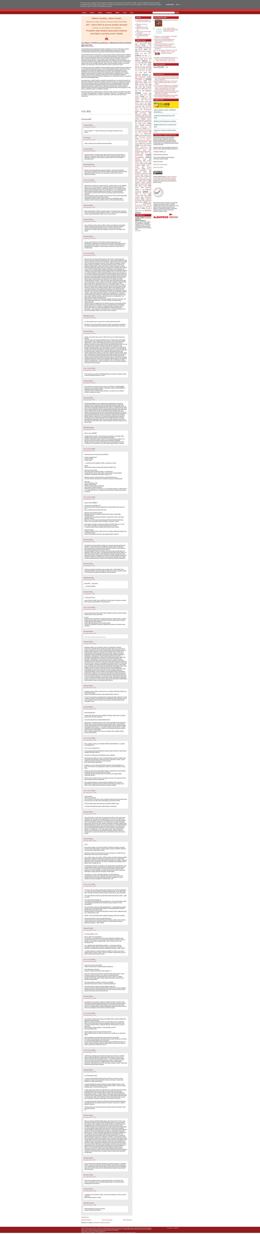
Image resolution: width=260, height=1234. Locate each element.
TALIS (136, 85)
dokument (148, 99)
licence (137, 133)
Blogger (169, 1228)
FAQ (141, 53)
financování (147, 109)
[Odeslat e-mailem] (82, 111)
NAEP (149, 61)
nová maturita (146, 143)
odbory (142, 145)
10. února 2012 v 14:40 (89, 740)
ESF (150, 49)
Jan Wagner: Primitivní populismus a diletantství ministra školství (106, 43)
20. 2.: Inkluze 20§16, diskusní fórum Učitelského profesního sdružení (170, 30)
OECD (139, 67)
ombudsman (143, 147)
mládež (141, 138)
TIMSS (149, 86)
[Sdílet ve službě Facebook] (88, 111)
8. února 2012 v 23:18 (89, 370)
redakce (146, 175)
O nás (131, 12)
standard (137, 182)
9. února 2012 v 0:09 (89, 399)
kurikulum (145, 132)
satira (149, 176)
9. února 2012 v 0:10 (89, 429)
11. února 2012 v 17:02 (89, 1052)
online (137, 148)
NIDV (145, 63)
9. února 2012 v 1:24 (89, 579)
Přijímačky (138, 81)
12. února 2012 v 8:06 (89, 1177)
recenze (137, 175)
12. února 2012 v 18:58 (89, 1205)
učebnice (137, 195)
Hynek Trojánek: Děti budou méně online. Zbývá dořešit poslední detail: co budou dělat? (166, 82)
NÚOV (137, 64)
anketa (137, 95)
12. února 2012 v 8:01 (89, 1160)
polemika (91, 46)
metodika (141, 135)
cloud (147, 96)
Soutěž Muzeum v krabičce (170, 20)
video (145, 195)
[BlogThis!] (84, 111)
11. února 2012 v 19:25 (89, 1072)
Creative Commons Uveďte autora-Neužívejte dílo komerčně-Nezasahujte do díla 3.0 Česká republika (165, 178)
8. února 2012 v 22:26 (89, 318)
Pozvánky (109, 12)
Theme (83, 1232)
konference (138, 129)
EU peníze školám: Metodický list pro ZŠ (166, 50)
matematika (147, 133)
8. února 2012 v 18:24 (89, 221)
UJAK (140, 87)
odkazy (149, 145)
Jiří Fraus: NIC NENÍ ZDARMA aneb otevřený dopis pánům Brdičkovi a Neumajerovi (164, 41)
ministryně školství (145, 137)
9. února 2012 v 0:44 (89, 499)
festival (137, 109)
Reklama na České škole (160, 164)
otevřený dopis (140, 150)
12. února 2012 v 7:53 (89, 1117)
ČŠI (139, 208)
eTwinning (148, 106)
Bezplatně (143, 44)
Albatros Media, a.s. (160, 151)
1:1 (136, 42)
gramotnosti (148, 111)
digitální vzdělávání (141, 98)
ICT (149, 53)
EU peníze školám (145, 51)
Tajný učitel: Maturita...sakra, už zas (165, 60)
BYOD (149, 43)
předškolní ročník (141, 172)
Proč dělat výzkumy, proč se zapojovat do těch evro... (143, 36)
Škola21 (140, 210)
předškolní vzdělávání (141, 173)
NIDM (139, 63)
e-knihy (145, 104)
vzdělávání (148, 200)
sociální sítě (138, 179)
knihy (136, 125)
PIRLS (149, 70)
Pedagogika (142, 77)
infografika (138, 115)
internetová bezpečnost (144, 120)
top (150, 192)
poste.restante (87, 368)
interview (140, 122)
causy (137, 96)
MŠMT (117, 12)
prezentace (138, 160)
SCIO (141, 82)
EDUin (141, 49)
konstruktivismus (141, 130)
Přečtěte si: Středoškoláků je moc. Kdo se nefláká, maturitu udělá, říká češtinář (166, 58)
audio (145, 95)
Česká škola (85, 1228)
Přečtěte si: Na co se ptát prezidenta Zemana (167, 52)
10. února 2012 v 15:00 (89, 814)
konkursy (149, 128)
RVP (149, 81)
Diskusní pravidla (158, 167)
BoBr (84, 137)
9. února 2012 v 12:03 (89, 609)
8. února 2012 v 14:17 (89, 207)
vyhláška (137, 197)
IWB (143, 56)
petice (146, 153)
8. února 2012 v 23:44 (89, 383)
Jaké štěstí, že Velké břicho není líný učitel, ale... (143, 28)
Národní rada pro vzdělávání (143, 66)
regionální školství (140, 176)
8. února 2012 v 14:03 (89, 182)
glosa (140, 111)
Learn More (170, 4)
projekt (145, 163)
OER (147, 67)
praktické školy (140, 159)
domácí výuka (144, 101)
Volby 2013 (148, 88)
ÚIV (148, 205)
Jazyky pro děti (145, 57)
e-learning (138, 106)
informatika (145, 117)
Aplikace (141, 43)
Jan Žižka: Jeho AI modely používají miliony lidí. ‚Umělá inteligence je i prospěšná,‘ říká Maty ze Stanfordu (167, 78)
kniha (144, 123)
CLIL (147, 46)
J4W (134, 1232)
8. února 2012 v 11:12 (89, 139)
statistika (149, 182)
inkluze (137, 119)
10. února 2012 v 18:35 (89, 961)
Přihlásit (176, 1228)
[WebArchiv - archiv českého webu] (158, 197)
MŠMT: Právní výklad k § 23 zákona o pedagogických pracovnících (164, 44)
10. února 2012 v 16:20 (89, 840)
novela (137, 143)
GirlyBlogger (121, 1232)
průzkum (149, 169)
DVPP (144, 47)
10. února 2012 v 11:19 (89, 633)
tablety (137, 187)
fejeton (147, 107)
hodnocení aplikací (141, 114)
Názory (92, 12)
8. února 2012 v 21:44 (89, 255)
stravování (141, 184)
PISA (140, 72)
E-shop (139, 230)
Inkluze (100, 12)
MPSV (146, 59)
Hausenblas (86, 180)
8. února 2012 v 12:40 (89, 166)
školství (148, 210)
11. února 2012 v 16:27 (89, 1015)
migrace (149, 135)
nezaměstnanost (143, 142)
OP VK (137, 69)
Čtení (124, 12)
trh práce (143, 193)
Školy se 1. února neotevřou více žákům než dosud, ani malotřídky (166, 37)
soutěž (145, 181)
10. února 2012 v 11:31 (89, 687)
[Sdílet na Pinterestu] (90, 111)
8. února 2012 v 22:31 (89, 333)
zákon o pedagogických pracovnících (143, 203)
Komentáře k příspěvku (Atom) (101, 1222)
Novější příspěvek (86, 1220)
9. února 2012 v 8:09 (89, 594)
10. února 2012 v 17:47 (89, 930)
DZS (150, 47)
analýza (145, 93)
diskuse (137, 99)
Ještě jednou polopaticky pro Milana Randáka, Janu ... (144, 21)
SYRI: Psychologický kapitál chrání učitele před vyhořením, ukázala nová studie (166, 96)
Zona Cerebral (110, 1232)
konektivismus (144, 127)
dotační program (139, 103)
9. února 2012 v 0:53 (89, 565)
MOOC (137, 59)
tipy (140, 189)
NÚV (145, 64)
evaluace (140, 107)
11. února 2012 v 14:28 (89, 998)
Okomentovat (85, 1217)
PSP (150, 75)
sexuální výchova (143, 178)
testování (148, 187)
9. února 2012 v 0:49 (89, 541)
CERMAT (138, 46)
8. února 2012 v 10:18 (89, 127)
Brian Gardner (91, 1232)
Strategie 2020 (143, 84)
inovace (149, 119)
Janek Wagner (87, 1050)
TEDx (142, 85)
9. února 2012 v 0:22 (89, 450)
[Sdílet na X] (86, 111)
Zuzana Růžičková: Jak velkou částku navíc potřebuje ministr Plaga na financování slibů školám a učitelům (167, 92)
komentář (148, 125)
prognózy (145, 162)
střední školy (142, 185)
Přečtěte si (140, 79)
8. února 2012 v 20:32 (89, 238)
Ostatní (137, 70)
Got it (178, 4)
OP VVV (145, 69)
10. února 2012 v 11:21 (89, 643)
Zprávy (84, 12)
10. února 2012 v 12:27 (89, 709)
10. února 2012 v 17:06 (89, 886)
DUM (136, 47)
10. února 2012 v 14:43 (89, 792)
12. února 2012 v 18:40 (89, 1191)
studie (149, 184)
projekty (137, 165)
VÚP (139, 91)
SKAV (149, 82)
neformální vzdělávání (145, 140)
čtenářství (148, 208)
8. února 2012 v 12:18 (89, 151)
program (137, 163)
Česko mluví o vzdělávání (143, 206)
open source (145, 148)
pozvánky (139, 157)
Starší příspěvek (127, 1220)
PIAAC (143, 70)
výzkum (141, 202)
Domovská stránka (107, 1220)
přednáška (143, 170)
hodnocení (143, 113)
